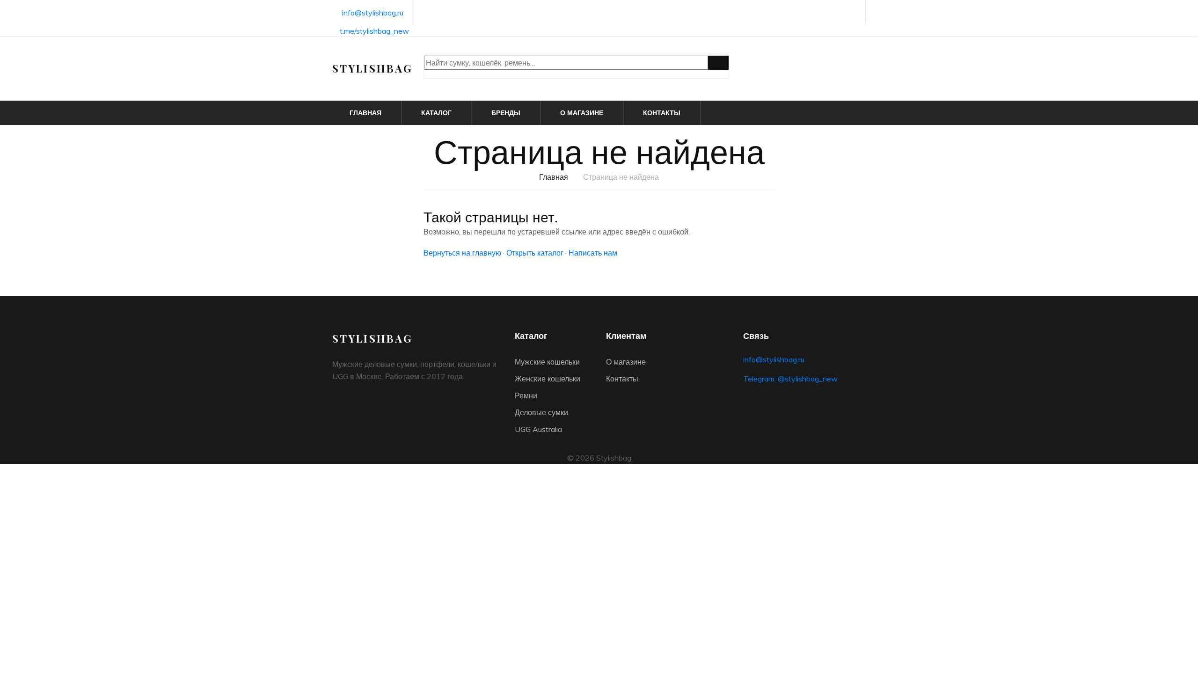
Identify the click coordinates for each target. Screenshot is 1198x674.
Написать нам (593, 252)
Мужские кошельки (547, 361)
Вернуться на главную (462, 252)
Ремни (526, 395)
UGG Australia (538, 429)
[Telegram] (853, 13)
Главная (365, 113)
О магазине (581, 113)
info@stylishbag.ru (372, 12)
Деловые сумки (541, 412)
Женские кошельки (547, 378)
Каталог (436, 113)
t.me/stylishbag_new (374, 31)
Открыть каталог (534, 252)
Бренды (505, 113)
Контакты (661, 113)
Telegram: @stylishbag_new (790, 378)
